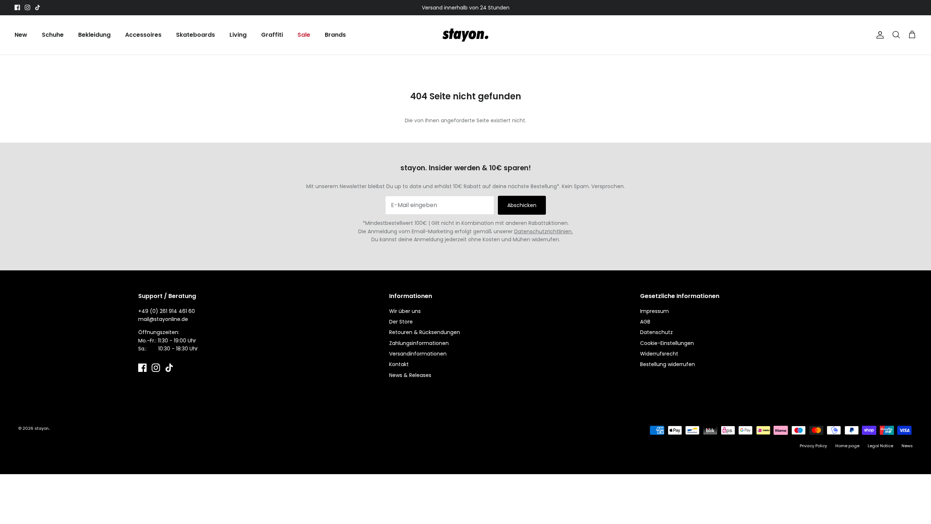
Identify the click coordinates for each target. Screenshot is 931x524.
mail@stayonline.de (163, 319)
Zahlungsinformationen (419, 343)
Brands (335, 35)
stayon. (42, 428)
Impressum (654, 311)
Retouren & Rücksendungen (424, 332)
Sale (303, 35)
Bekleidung (94, 35)
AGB (645, 321)
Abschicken (521, 205)
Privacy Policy (813, 446)
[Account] (878, 35)
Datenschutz (656, 332)
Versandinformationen (418, 353)
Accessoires (143, 35)
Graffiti (272, 35)
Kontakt (399, 364)
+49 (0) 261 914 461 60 (166, 311)
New (21, 35)
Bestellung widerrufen (667, 364)
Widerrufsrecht (659, 353)
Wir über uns (405, 311)
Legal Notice (880, 446)
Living (238, 35)
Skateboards (195, 35)
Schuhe (53, 35)
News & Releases (410, 375)
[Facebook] (17, 7)
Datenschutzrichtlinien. (543, 231)
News (907, 446)
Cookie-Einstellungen (667, 343)
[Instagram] (27, 7)
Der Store (401, 321)
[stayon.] (465, 35)
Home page (847, 446)
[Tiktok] (37, 7)
